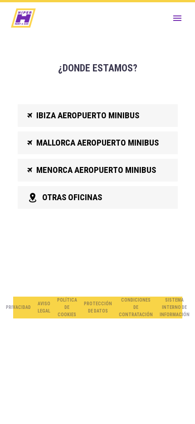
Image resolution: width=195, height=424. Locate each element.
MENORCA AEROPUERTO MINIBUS (91, 170)
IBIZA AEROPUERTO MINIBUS (83, 115)
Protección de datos (98, 307)
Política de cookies (67, 307)
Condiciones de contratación (136, 307)
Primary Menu (177, 18)
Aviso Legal (44, 307)
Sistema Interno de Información (175, 307)
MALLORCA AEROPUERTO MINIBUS (93, 142)
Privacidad (18, 307)
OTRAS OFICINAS (64, 197)
